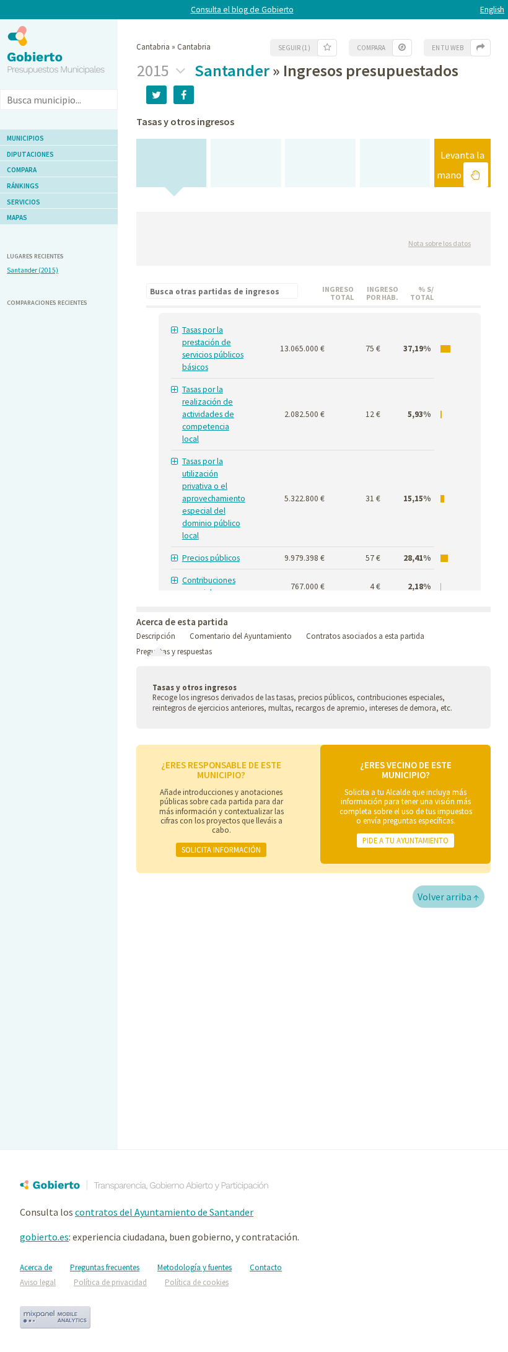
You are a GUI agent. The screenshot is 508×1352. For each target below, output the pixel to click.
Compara (22, 169)
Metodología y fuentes (194, 1267)
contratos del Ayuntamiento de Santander (164, 1212)
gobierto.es (44, 1237)
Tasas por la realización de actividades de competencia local (208, 414)
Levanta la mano (460, 165)
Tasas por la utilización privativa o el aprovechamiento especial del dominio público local (213, 498)
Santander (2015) (32, 270)
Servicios (23, 202)
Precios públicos (211, 558)
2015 (154, 71)
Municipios (25, 138)
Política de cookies (197, 1282)
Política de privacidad (110, 1282)
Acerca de (36, 1267)
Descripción (155, 636)
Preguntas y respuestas (174, 651)
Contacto (266, 1267)
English (492, 9)
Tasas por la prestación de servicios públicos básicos (212, 348)
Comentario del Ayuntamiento (241, 636)
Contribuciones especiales (208, 586)
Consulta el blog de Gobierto (242, 9)
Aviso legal (38, 1282)
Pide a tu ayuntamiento (405, 840)
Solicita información (221, 849)
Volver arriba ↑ (449, 896)
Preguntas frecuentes (104, 1267)
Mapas (17, 217)
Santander (232, 70)
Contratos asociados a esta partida (365, 636)
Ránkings (23, 186)
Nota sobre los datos (439, 243)
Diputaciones (30, 154)
